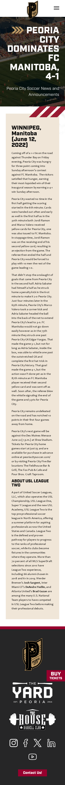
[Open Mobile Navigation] (56, 8)
